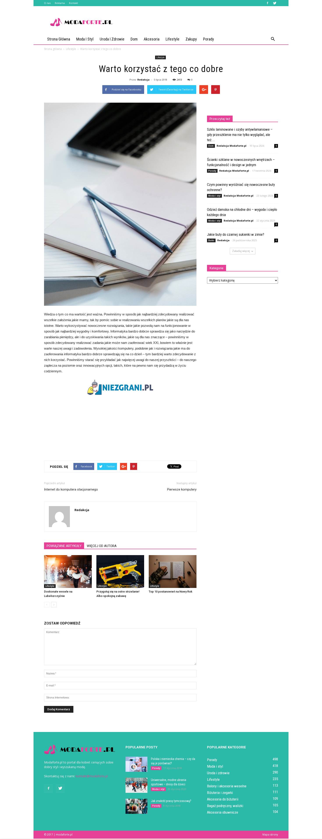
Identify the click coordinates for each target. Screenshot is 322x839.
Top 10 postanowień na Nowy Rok (170, 591)
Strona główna (58, 39)
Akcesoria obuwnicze (222, 812)
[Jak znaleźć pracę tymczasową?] (136, 806)
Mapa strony (270, 834)
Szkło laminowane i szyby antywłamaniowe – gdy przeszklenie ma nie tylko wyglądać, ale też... (239, 134)
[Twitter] (274, 3)
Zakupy (191, 39)
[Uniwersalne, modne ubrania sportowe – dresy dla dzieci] (136, 785)
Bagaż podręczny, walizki (225, 806)
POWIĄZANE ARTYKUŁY (64, 546)
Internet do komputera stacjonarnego (71, 489)
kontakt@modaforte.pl (92, 776)
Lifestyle (172, 39)
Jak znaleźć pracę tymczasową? (171, 801)
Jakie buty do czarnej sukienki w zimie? (235, 234)
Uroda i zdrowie (112, 39)
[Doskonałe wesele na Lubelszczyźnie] (68, 571)
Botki (211, 240)
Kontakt (73, 3)
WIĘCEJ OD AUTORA (102, 546)
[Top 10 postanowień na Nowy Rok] (172, 571)
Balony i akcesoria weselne (226, 786)
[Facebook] (267, 3)
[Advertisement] (198, 22)
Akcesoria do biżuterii (222, 799)
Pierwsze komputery (181, 489)
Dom (134, 39)
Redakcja (143, 79)
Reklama (60, 3)
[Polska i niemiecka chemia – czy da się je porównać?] (136, 764)
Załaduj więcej (241, 251)
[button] (272, 39)
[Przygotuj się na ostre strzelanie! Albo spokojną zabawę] (120, 571)
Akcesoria (151, 39)
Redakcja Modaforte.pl (231, 145)
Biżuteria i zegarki (220, 792)
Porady (208, 39)
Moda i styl (85, 39)
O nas (47, 3)
